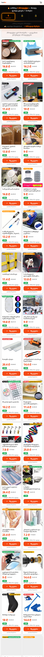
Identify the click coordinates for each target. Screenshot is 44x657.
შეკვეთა (13, 75)
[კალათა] (41, 2)
